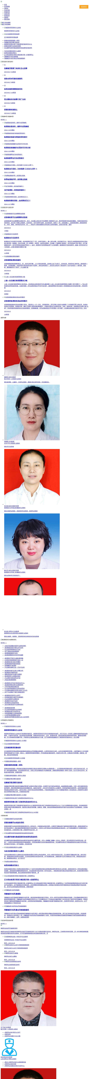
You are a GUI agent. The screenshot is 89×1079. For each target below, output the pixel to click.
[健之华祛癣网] (44, 23)
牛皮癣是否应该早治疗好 (12, 678)
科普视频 (7, 6)
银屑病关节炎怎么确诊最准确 (13, 658)
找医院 (6, 17)
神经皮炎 (7, 1034)
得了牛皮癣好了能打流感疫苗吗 (14, 692)
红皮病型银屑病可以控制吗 (13, 709)
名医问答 (7, 14)
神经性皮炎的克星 (10, 1064)
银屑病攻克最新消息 (11, 672)
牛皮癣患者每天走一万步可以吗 (14, 667)
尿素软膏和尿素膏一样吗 (11, 40)
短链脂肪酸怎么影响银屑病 (13, 713)
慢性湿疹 (7, 19)
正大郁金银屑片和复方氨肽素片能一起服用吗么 (18, 54)
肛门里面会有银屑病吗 (11, 651)
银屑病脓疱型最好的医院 (12, 663)
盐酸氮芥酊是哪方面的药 (11, 42)
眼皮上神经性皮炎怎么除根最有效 (15, 1062)
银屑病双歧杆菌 (9, 708)
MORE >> (4, 119)
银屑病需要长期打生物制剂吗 (13, 685)
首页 (5, 4)
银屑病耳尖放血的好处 (11, 702)
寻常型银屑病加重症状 (11, 686)
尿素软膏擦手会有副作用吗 (12, 46)
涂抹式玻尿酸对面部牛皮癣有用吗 (15, 646)
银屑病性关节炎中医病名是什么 (14, 683)
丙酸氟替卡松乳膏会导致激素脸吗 (14, 58)
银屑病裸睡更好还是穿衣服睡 (13, 655)
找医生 (6, 8)
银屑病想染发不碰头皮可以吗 (13, 647)
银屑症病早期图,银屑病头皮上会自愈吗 (16, 717)
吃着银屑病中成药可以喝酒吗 (13, 697)
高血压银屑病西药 (10, 680)
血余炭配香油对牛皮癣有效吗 (13, 704)
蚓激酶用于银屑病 (10, 665)
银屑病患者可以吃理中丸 (12, 711)
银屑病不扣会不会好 (11, 701)
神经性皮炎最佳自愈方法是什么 (14, 1066)
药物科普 (7, 12)
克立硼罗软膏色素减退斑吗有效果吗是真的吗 (18, 48)
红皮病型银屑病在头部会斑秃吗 (14, 688)
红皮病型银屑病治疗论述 (12, 649)
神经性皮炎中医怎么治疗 (12, 1032)
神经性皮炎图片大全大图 (12, 1036)
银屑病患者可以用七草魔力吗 (13, 670)
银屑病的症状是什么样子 (12, 695)
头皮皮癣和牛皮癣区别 (11, 699)
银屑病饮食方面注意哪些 (12, 662)
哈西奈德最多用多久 (10, 53)
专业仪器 (7, 10)
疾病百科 (7, 15)
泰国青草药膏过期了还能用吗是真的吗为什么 (18, 44)
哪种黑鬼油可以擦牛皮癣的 (13, 674)
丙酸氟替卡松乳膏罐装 (11, 56)
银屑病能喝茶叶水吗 (11, 653)
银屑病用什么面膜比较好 (12, 676)
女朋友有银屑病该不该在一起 (13, 660)
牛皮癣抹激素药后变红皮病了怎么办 (15, 690)
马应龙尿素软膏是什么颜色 (12, 51)
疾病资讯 (84, 7)
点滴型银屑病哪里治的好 (12, 715)
